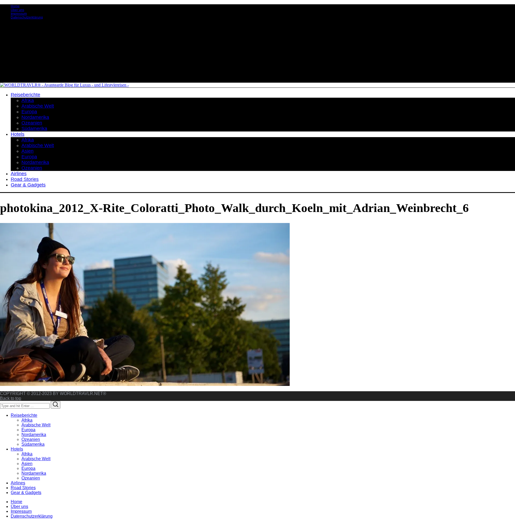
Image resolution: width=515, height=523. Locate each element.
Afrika (26, 420)
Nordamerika (33, 434)
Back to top (10, 398)
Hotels (17, 449)
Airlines (18, 483)
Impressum (19, 14)
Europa (28, 429)
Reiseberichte (24, 415)
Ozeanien (30, 439)
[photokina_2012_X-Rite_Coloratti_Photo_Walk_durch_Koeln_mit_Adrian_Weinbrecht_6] (145, 384)
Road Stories (23, 487)
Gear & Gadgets (26, 492)
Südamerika (33, 444)
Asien (26, 463)
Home (15, 6)
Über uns (17, 10)
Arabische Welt (35, 425)
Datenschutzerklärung (27, 17)
